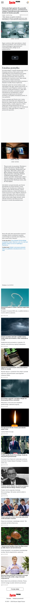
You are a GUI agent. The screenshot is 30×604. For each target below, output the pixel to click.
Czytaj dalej (15, 589)
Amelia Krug (9, 15)
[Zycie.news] (14, 2)
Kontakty (9, 598)
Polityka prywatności (18, 598)
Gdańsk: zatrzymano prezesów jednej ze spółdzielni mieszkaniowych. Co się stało (13, 248)
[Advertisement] (15, 126)
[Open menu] (2, 2)
